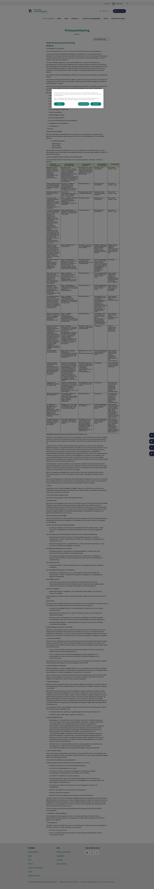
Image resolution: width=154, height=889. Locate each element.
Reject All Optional (83, 103)
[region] (77, 98)
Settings (59, 103)
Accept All (95, 103)
